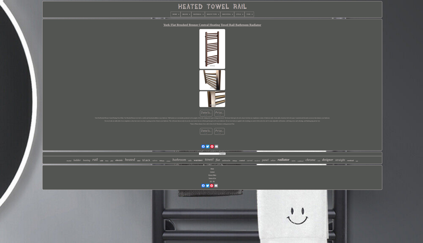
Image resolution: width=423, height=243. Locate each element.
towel (209, 159)
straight (340, 160)
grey (112, 161)
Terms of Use (212, 178)
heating (86, 160)
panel (265, 160)
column (168, 161)
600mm (162, 161)
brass (106, 161)
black (146, 160)
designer (327, 159)
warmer (198, 160)
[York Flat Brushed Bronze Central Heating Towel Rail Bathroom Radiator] (212, 49)
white (273, 160)
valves (154, 160)
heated (130, 160)
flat (218, 160)
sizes (293, 161)
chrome (310, 160)
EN (211, 181)
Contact (212, 172)
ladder (77, 160)
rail (95, 159)
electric (119, 160)
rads (319, 161)
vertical (350, 160)
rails (190, 160)
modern (257, 160)
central (242, 160)
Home (212, 168)
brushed (69, 161)
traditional (300, 161)
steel (138, 161)
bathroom (179, 160)
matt (357, 161)
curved (249, 160)
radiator (283, 160)
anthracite (226, 160)
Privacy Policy (212, 175)
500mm (234, 161)
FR (214, 181)
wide (101, 161)
